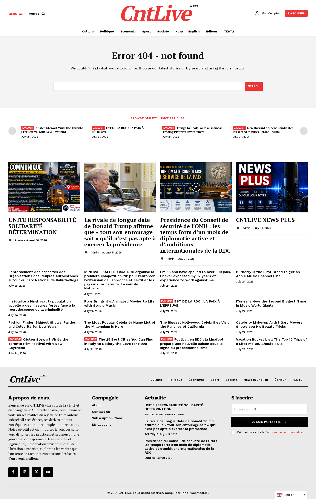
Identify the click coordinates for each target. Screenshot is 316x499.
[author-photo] (11, 240)
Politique (151, 434)
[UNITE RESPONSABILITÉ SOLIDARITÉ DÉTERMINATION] (44, 187)
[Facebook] (13, 472)
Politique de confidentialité (284, 432)
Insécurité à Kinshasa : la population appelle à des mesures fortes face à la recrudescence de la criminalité (41, 305)
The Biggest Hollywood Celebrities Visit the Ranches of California (194, 324)
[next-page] (304, 131)
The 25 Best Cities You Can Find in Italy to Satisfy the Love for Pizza (118, 341)
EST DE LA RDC (154, 414)
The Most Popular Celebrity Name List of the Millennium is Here (119, 324)
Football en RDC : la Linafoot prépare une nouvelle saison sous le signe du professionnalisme (192, 343)
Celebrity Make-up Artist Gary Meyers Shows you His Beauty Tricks (269, 324)
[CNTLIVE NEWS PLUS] (272, 187)
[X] (36, 472)
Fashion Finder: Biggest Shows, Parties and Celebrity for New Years (42, 324)
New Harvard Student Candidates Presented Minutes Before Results (263, 130)
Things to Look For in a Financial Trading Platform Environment (192, 130)
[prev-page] (12, 131)
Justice (150, 457)
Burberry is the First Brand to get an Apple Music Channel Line (268, 274)
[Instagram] (24, 472)
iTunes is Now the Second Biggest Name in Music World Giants (271, 303)
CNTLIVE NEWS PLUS (265, 219)
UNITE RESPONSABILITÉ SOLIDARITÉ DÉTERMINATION (42, 226)
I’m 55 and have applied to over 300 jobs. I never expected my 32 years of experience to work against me (195, 276)
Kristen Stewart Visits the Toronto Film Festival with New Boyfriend (52, 130)
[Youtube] (48, 472)
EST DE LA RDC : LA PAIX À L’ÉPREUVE (118, 130)
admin (19, 240)
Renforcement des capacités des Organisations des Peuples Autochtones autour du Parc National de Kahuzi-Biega (43, 276)
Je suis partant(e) (267, 422)
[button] (37, 13)
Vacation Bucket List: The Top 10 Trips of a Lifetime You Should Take (271, 341)
